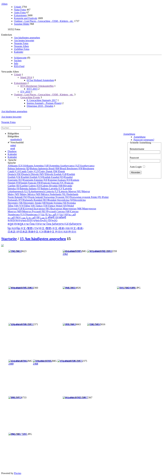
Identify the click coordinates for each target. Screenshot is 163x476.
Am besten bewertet (24, 40)
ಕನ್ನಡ (16, 223)
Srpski (44, 203)
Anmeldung (129, 134)
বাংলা (14, 220)
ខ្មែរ (14, 228)
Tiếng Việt (21, 205)
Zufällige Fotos (21, 49)
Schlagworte (20, 57)
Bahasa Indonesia (28, 168)
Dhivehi (42, 174)
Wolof (65, 205)
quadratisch (16, 139)
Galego (38, 185)
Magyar (79, 191)
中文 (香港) (67, 228)
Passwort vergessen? (144, 139)
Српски (67, 211)
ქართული (66, 223)
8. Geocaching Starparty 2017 (42, 100)
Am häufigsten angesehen (27, 37)
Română (45, 200)
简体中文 (41, 231)
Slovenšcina (71, 200)
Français (39, 182)
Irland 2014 (26, 77)
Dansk (55, 171)
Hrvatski (60, 185)
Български (48, 208)
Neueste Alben (21, 46)
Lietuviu (57, 191)
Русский (44, 211)
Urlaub (17, 6)
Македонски (79, 208)
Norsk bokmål (25, 197)
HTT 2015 (32, 88)
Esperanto (21, 180)
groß (12, 148)
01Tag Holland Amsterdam (40, 80)
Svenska (65, 203)
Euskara (68, 180)
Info (16, 63)
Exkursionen (20, 15)
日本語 (18, 231)
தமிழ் (49, 220)
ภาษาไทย (38, 223)
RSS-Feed (19, 66)
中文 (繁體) (36, 228)
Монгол (20, 211)
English (64, 174)
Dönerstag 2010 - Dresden (40, 106)
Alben (4, 4)
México (38, 194)
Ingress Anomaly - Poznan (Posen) (44, 103)
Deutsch (19, 174)
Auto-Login (136, 166)
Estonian (46, 180)
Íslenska (18, 188)
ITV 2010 (25, 91)
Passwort (134, 157)
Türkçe (45, 205)
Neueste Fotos (21, 43)
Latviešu (60, 188)
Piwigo (17, 473)
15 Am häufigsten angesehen (43, 239)
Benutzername (137, 149)
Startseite (9, 239)
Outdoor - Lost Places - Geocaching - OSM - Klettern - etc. (44, 21)
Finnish (18, 182)
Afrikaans (21, 165)
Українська (23, 214)
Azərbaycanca (77, 165)
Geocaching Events (30, 97)
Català (17, 171)
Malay (17, 194)
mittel (13, 145)
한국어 (65, 231)
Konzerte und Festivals (25, 18)
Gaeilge (18, 185)
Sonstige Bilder (21, 24)
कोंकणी (57, 217)
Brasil (58, 168)
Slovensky (21, 203)
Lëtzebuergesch (27, 191)
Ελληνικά (21, 208)
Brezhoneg (80, 168)
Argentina (47, 165)
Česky (36, 171)
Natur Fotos (20, 9)
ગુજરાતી (31, 220)
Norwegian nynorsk (67, 197)
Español (62, 177)
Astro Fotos (20, 12)
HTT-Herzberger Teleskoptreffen (37, 86)
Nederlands (64, 194)
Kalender (18, 52)
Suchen (17, 60)
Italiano (39, 188)
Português (21, 200)
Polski (100, 197)
